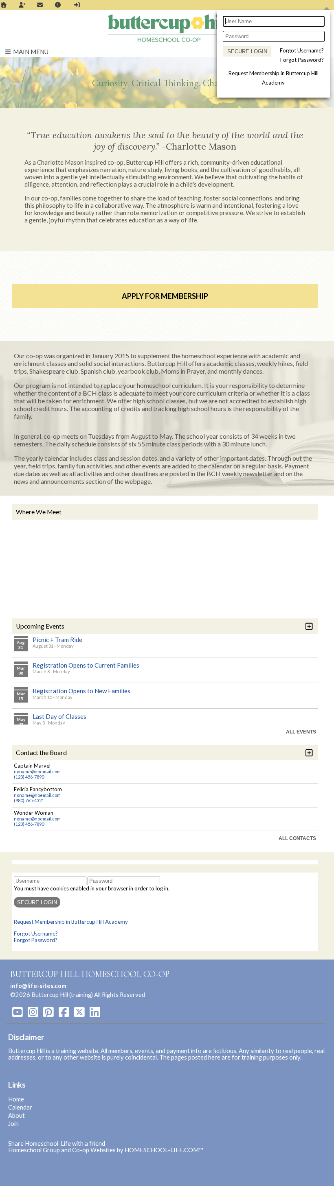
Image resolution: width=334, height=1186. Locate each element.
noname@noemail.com (37, 771)
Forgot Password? (302, 60)
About (16, 1115)
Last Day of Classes (59, 716)
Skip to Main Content (180, 994)
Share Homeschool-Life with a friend (56, 1143)
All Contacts (297, 838)
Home (16, 1099)
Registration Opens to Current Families (86, 665)
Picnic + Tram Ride (57, 639)
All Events (301, 732)
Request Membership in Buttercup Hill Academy (71, 921)
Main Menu (30, 51)
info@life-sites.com (38, 985)
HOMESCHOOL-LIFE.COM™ (164, 1150)
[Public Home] (3, 4)
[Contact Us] (40, 4)
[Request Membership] (22, 4)
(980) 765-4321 (29, 800)
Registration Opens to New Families (81, 690)
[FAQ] (58, 4)
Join (13, 1123)
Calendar (20, 1107)
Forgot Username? (302, 50)
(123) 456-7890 (29, 776)
